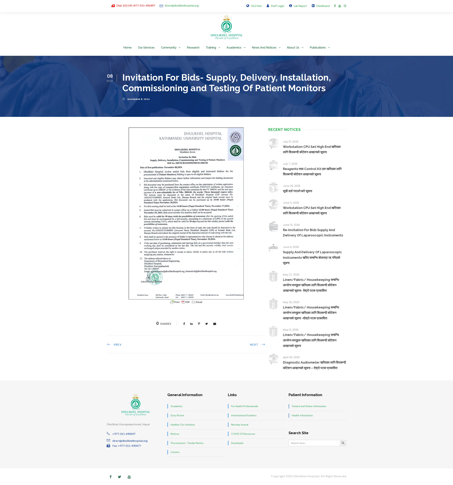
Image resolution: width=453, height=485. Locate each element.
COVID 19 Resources (243, 433)
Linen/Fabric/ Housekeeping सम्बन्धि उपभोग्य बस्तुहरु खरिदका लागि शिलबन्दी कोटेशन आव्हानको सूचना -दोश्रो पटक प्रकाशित (311, 312)
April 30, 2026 (291, 357)
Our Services (146, 47)
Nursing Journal (239, 424)
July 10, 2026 (290, 141)
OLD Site (256, 5)
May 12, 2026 (291, 329)
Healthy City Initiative (183, 424)
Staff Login (277, 5)
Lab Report (300, 5)
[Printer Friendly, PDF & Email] (186, 302)
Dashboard (322, 5)
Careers (175, 451)
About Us (293, 47)
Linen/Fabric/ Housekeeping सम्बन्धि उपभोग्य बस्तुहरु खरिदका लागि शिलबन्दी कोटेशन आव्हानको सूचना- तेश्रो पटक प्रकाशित (311, 285)
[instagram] (345, 5)
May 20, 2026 (291, 302)
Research (193, 47)
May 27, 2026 (291, 274)
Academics (233, 47)
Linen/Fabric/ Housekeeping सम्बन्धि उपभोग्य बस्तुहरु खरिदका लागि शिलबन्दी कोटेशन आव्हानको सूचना (311, 340)
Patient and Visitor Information (309, 406)
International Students (244, 415)
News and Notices (264, 47)
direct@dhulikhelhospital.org (182, 5)
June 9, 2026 (291, 247)
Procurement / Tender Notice (187, 442)
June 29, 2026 (291, 186)
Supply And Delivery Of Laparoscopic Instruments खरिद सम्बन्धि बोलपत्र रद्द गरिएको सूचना (312, 257)
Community (168, 47)
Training (211, 47)
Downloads (237, 442)
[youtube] (340, 5)
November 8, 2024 (138, 99)
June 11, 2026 (291, 203)
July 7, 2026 (290, 164)
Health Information (302, 415)
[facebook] (335, 5)
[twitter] (119, 477)
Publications (318, 47)
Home (127, 47)
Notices (175, 433)
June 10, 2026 (291, 225)
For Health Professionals (244, 406)
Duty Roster (177, 415)
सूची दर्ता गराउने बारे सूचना (297, 191)
